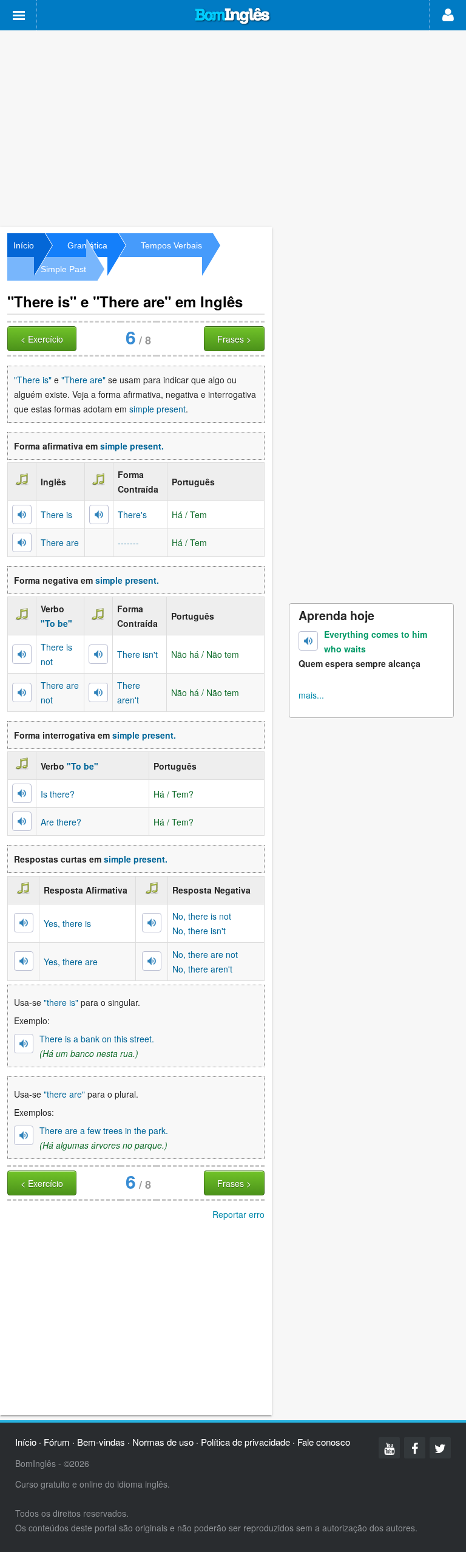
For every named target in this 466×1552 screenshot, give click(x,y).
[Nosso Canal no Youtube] (389, 1447)
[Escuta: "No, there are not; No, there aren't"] (151, 961)
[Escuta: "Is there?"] (22, 793)
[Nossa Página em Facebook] (414, 1447)
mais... (311, 695)
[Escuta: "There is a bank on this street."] (23, 1043)
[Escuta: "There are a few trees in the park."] (23, 1135)
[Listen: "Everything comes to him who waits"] (308, 641)
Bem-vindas (101, 1441)
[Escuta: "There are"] (22, 542)
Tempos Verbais (171, 245)
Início (23, 245)
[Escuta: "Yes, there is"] (23, 922)
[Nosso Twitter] (440, 1447)
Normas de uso (163, 1441)
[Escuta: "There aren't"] (98, 692)
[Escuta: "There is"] (22, 514)
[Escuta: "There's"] (99, 514)
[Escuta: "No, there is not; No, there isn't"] (151, 922)
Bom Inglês (233, 16)
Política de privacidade (245, 1441)
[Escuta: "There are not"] (22, 692)
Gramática (87, 245)
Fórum (57, 1441)
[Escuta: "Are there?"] (22, 821)
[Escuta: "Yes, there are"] (23, 961)
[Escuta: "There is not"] (22, 654)
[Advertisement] (233, 128)
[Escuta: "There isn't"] (98, 654)
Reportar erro (238, 1214)
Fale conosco (323, 1441)
